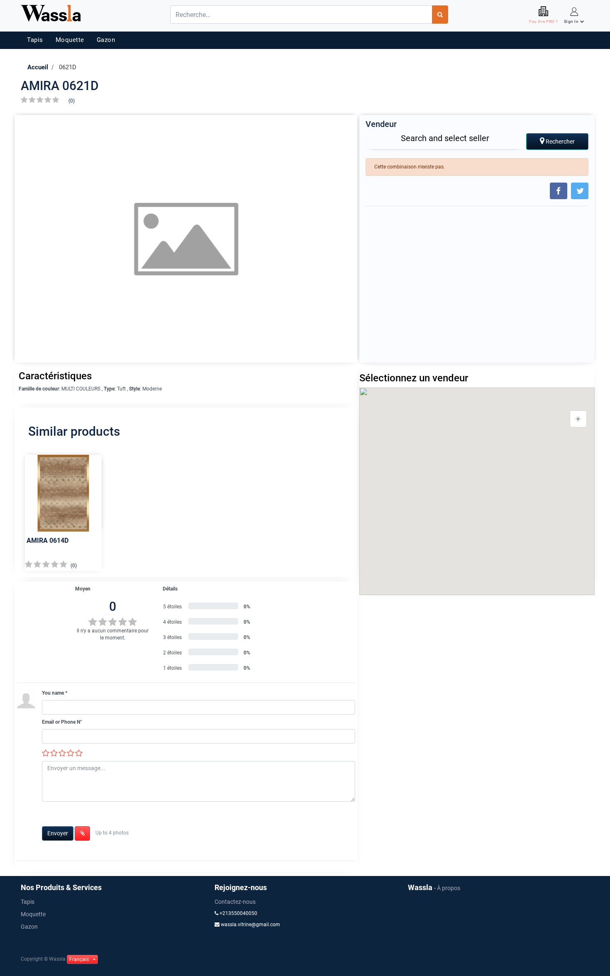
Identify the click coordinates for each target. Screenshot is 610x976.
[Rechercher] (440, 14)
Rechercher (559, 141)
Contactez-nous (235, 901)
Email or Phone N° (62, 722)
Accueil (37, 67)
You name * (54, 693)
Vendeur (381, 124)
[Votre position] (578, 419)
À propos (448, 888)
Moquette (70, 40)
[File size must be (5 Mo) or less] (82, 833)
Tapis (35, 40)
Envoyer (57, 833)
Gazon (106, 40)
